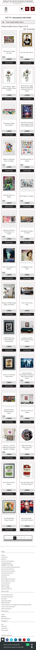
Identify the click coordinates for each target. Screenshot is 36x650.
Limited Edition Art (7, 595)
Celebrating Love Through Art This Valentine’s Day (16, 604)
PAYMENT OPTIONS (7, 565)
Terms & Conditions (7, 573)
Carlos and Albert (6, 601)
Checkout (4, 626)
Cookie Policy (5, 575)
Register (3, 616)
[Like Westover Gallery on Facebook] (7, 639)
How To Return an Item (8, 581)
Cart (2, 624)
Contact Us (4, 557)
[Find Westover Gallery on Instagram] (28, 639)
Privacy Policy (5, 583)
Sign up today (5, 585)
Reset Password (5, 618)
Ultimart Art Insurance (8, 571)
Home (3, 555)
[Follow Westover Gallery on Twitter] (11, 639)
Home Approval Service (8, 579)
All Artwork (4, 630)
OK (28, 644)
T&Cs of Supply (5, 587)
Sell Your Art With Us (7, 569)
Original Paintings (7, 597)
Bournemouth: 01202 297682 (22, 18)
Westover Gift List (6, 589)
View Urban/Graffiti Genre (15, 22)
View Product (9, 62)
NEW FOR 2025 (5, 603)
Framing (4, 577)
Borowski (4, 599)
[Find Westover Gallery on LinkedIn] (15, 639)
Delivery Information (7, 561)
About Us (3, 559)
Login (3, 614)
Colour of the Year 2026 (8, 606)
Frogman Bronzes (6, 563)
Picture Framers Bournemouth (10, 567)
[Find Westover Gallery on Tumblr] (19, 639)
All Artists (4, 628)
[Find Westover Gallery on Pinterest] (24, 639)
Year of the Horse (6, 608)
